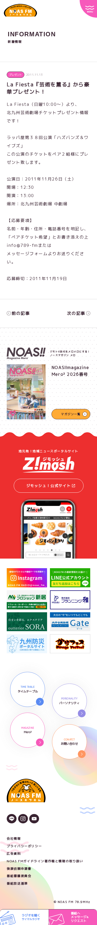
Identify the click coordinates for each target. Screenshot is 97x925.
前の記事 (21, 313)
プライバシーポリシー (24, 846)
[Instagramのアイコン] (23, 819)
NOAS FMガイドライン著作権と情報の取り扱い (45, 861)
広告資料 (14, 853)
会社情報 (14, 838)
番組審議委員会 (19, 876)
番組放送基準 (17, 883)
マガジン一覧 (71, 414)
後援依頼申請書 (19, 868)
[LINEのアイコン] (12, 819)
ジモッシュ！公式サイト (48, 485)
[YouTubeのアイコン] (34, 819)
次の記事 (76, 313)
